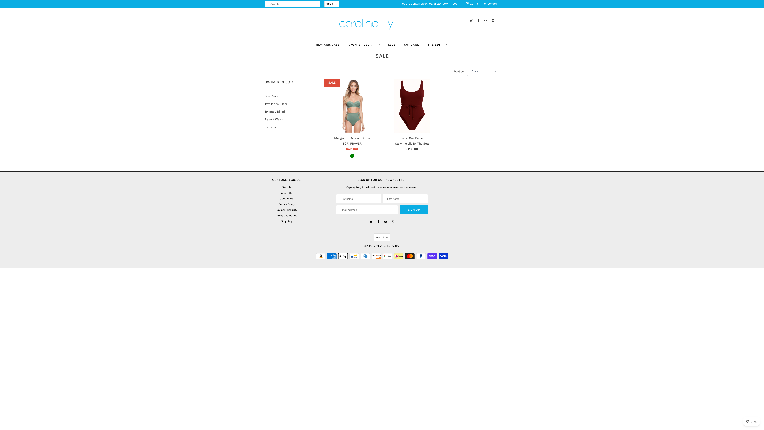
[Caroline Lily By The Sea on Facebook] (478, 20)
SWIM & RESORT (362, 44)
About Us (286, 193)
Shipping (286, 221)
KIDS (392, 44)
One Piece (272, 96)
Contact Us (286, 198)
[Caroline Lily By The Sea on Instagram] (492, 20)
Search (286, 187)
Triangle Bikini (275, 111)
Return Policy (286, 204)
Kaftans (270, 127)
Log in (457, 4)
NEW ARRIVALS (328, 44)
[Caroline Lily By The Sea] (382, 25)
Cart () (474, 4)
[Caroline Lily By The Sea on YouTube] (485, 20)
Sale (382, 56)
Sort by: (459, 71)
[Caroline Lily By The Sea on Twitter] (471, 20)
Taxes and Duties (286, 215)
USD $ (330, 4)
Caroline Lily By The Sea (386, 246)
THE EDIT (436, 44)
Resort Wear (274, 119)
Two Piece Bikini (276, 104)
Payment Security (286, 209)
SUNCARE (411, 44)
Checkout (490, 4)
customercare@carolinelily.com (425, 4)
